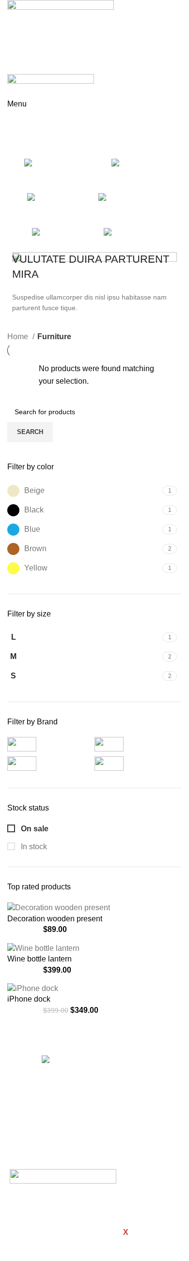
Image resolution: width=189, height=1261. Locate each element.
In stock (33, 846)
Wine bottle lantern (39, 959)
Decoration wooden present (54, 919)
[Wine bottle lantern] (43, 948)
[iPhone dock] (32, 988)
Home (18, 336)
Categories (27, 146)
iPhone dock (28, 999)
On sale (33, 829)
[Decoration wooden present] (58, 907)
